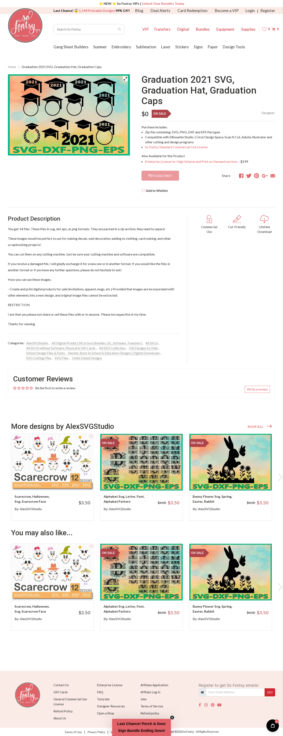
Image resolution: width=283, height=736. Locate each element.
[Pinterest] (212, 705)
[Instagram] (206, 705)
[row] (141, 477)
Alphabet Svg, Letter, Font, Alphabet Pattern (124, 498)
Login (250, 10)
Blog (139, 10)
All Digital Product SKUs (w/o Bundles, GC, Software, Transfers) (97, 343)
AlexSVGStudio (37, 343)
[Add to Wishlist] (91, 436)
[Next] (121, 115)
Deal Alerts (160, 10)
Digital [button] (183, 29)
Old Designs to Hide (143, 348)
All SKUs (151, 343)
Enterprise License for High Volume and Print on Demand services (191, 161)
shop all (255, 426)
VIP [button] (145, 29)
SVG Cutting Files (38, 358)
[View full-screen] (125, 78)
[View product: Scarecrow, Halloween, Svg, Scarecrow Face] (52, 462)
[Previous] (16, 115)
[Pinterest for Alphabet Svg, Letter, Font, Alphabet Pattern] (147, 482)
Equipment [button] (225, 29)
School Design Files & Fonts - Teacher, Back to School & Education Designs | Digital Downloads (93, 353)
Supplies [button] (248, 29)
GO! (270, 692)
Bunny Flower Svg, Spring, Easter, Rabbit (212, 498)
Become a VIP (227, 10)
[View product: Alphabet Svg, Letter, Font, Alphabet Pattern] (141, 462)
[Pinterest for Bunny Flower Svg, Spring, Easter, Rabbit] (236, 482)
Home (12, 67)
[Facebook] (200, 705)
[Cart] (273, 29)
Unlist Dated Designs (87, 358)
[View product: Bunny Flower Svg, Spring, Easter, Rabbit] (230, 462)
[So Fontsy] (25, 25)
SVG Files (61, 358)
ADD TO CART (76, 482)
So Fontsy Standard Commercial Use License (176, 147)
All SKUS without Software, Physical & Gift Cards (61, 348)
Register (267, 10)
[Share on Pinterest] (256, 175)
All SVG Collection (112, 348)
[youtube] (219, 705)
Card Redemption (192, 10)
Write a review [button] (257, 389)
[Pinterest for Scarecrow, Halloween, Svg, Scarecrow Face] (58, 482)
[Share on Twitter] (249, 175)
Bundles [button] (203, 29)
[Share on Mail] (272, 175)
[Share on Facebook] (241, 175)
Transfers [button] (162, 29)
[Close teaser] (172, 717)
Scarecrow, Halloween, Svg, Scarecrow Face (32, 498)
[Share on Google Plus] (265, 175)
